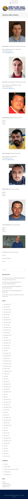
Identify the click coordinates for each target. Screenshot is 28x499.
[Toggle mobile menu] (25, 8)
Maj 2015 (6, 430)
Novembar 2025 (7, 304)
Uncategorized (7, 474)
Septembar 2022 (7, 335)
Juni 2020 (6, 350)
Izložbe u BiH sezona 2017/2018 (11, 469)
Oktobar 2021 (7, 345)
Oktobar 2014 (7, 443)
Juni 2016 (6, 412)
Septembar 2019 (7, 361)
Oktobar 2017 (7, 389)
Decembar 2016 (7, 399)
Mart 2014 (6, 453)
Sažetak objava (5, 483)
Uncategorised (7, 471)
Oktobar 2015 (7, 422)
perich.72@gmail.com (10, 88)
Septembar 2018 (7, 371)
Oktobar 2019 (7, 358)
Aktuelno (6, 464)
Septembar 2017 (7, 391)
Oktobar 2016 (7, 404)
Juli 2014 (5, 446)
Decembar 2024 (7, 309)
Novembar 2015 (7, 420)
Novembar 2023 (7, 322)
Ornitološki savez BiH (12, 495)
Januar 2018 (6, 381)
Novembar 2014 (7, 440)
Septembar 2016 (7, 407)
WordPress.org (5, 486)
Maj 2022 (6, 337)
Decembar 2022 (7, 327)
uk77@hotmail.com (10, 159)
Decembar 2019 (7, 353)
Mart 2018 (6, 379)
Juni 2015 (6, 428)
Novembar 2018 (7, 366)
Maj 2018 (6, 376)
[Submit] (24, 270)
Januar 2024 (6, 317)
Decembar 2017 (7, 384)
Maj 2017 (6, 397)
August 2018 (6, 373)
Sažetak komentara (6, 485)
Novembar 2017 (7, 386)
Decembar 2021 (7, 340)
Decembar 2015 (7, 417)
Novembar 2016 (7, 402)
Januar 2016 (6, 415)
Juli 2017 (5, 394)
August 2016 (6, 409)
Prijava (3, 481)
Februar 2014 (7, 456)
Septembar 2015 (7, 425)
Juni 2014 (6, 448)
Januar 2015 (6, 435)
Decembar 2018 (7, 363)
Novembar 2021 (7, 343)
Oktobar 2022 (7, 332)
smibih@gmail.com (9, 52)
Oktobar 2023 (7, 325)
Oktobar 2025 (7, 307)
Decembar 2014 (7, 438)
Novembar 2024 (7, 312)
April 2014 (6, 451)
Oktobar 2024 (7, 314)
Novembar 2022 (7, 330)
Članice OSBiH (7, 466)
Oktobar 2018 (7, 368)
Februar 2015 (7, 433)
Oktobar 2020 (7, 348)
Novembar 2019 (7, 355)
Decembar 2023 (7, 319)
